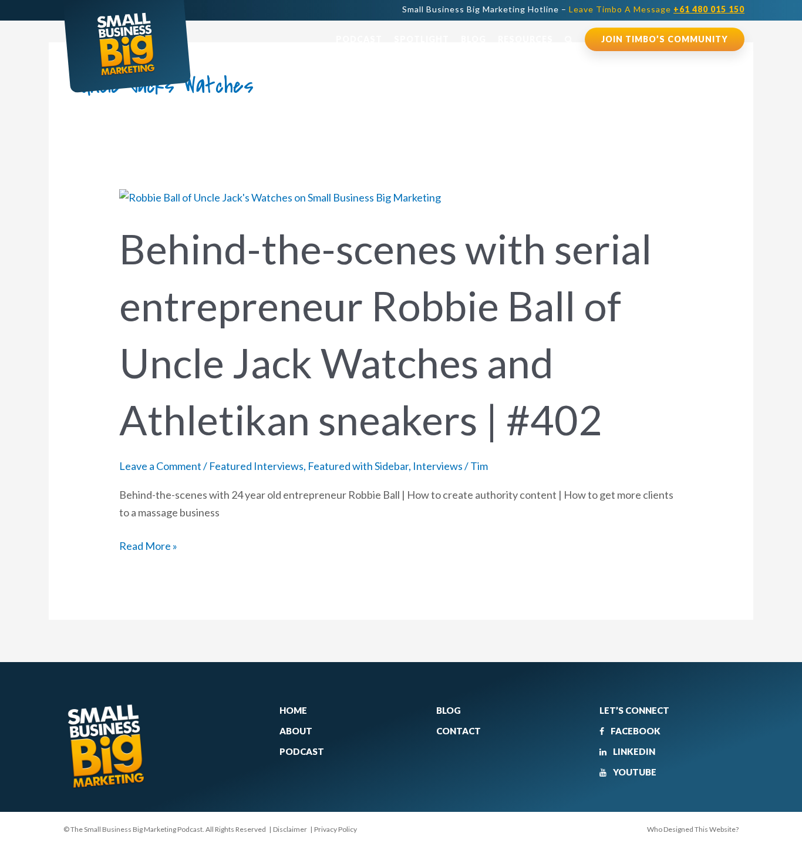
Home (293, 710)
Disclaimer (290, 829)
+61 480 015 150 (708, 9)
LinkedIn (633, 751)
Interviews (438, 465)
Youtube (633, 772)
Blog (473, 39)
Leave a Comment (160, 465)
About (295, 731)
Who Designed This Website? (693, 829)
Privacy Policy (335, 829)
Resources (525, 39)
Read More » (148, 545)
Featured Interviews (256, 465)
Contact (458, 731)
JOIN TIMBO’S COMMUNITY (664, 39)
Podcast (359, 39)
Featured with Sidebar (358, 465)
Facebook (635, 731)
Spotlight (421, 39)
